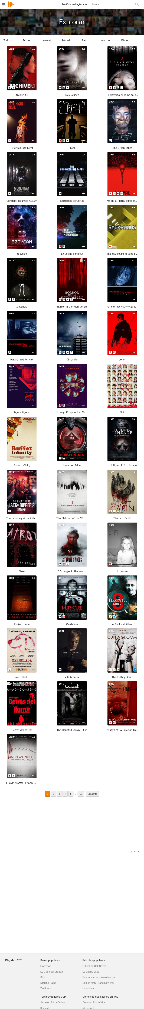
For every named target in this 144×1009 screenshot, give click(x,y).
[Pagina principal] (11, 6)
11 (81, 794)
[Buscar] (137, 4)
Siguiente (92, 794)
